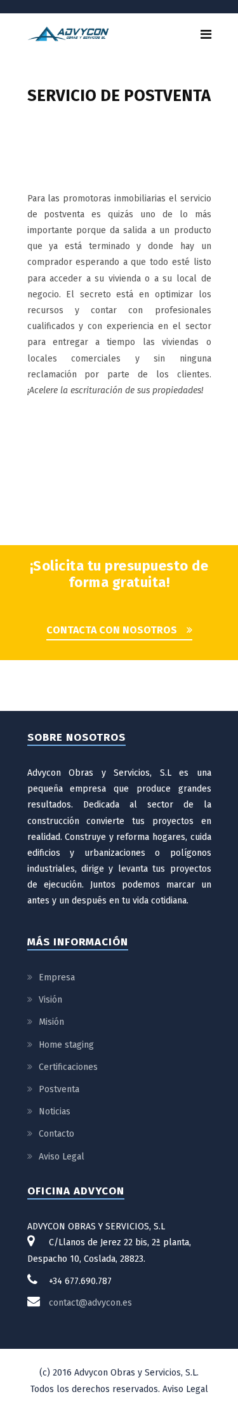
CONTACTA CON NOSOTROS (111, 630)
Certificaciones (68, 1067)
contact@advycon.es (90, 1302)
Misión (51, 1022)
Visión (50, 999)
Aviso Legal (61, 1156)
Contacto (56, 1133)
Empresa (57, 977)
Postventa (59, 1089)
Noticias (54, 1111)
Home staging (66, 1044)
